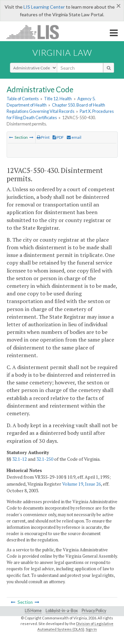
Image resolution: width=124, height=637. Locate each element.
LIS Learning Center (44, 7)
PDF (60, 137)
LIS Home (33, 610)
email (76, 137)
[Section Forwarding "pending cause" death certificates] (11, 137)
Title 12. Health (58, 98)
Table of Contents (23, 98)
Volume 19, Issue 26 (81, 484)
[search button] (108, 68)
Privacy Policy (94, 610)
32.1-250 (44, 459)
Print (45, 137)
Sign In (91, 629)
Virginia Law (62, 52)
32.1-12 (19, 459)
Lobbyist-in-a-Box (62, 610)
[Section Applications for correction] (31, 137)
